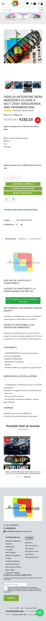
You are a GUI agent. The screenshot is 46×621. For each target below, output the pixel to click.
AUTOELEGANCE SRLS (15, 611)
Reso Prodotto (11, 552)
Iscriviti (11, 598)
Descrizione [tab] (10, 239)
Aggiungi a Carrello (23, 184)
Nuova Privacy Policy (13, 567)
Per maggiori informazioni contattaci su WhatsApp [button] (23, 300)
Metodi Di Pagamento (13, 541)
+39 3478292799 (12, 525)
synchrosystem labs (19, 614)
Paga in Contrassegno (23, 188)
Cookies (8, 558)
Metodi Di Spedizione (13, 555)
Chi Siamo (9, 550)
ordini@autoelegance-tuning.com (19, 531)
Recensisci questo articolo (23, 110)
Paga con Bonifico (23, 193)
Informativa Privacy (12, 564)
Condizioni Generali (12, 561)
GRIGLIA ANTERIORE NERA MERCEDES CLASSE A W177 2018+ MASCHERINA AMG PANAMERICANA (23, 473)
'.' (4, 438)
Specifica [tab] (22, 239)
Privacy (34, 587)
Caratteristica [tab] (34, 239)
